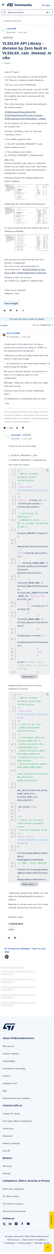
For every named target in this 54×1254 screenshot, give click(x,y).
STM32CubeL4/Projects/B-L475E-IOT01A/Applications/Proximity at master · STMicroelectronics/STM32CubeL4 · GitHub (25, 115)
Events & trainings (11, 1143)
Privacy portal (25, 1243)
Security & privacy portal (14, 1211)
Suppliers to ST (10, 1083)
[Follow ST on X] (4, 1224)
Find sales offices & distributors (17, 1121)
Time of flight (11, 303)
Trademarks (9, 1243)
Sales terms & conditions (34, 1240)
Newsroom (8, 1136)
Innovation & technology (14, 1068)
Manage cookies (42, 1243)
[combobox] (27, 12)
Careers (6, 1076)
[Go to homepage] (9, 1030)
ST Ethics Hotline (11, 1196)
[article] (27, 381)
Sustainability (9, 1061)
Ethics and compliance (13, 1189)
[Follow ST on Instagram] (16, 1224)
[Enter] (4, 12)
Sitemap (6, 1173)
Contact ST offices (11, 1114)
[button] (3, 6)
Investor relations (11, 1054)
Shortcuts (7, 1166)
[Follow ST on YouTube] (28, 1224)
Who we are (8, 1046)
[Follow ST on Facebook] (22, 1224)
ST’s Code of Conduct (13, 1204)
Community (8, 1128)
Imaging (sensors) (12, 21)
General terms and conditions (16, 1098)
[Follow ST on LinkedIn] (10, 1224)
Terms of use (13, 1240)
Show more (28, 677)
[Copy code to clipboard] (47, 470)
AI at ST (6, 1151)
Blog (5, 1091)
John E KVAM (13, 333)
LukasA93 (11, 29)
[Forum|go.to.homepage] (19, 5)
